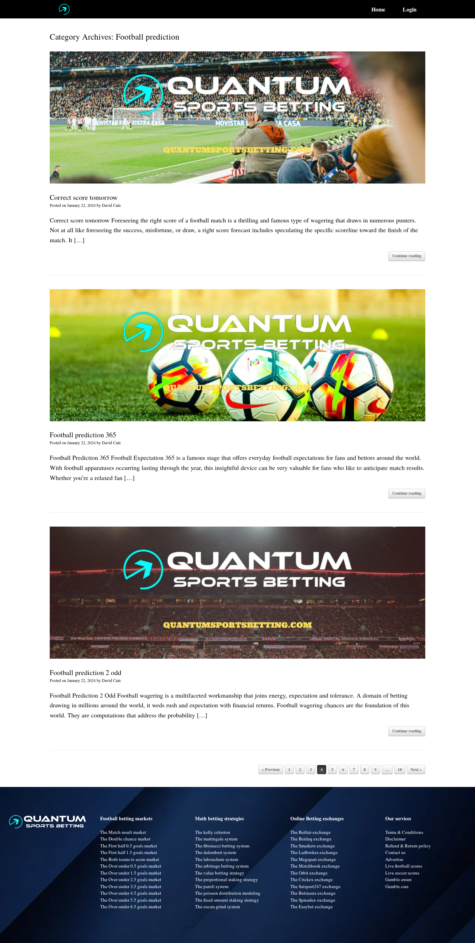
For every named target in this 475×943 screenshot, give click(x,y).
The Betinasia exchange (313, 893)
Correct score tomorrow (84, 197)
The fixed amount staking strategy (227, 900)
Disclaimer (395, 839)
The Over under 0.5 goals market (130, 866)
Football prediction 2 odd (85, 672)
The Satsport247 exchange (315, 886)
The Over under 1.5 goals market (130, 873)
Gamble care (397, 886)
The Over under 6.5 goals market (130, 906)
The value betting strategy (219, 873)
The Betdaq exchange (310, 839)
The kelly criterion (212, 832)
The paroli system (211, 886)
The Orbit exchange (309, 873)
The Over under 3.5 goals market (130, 886)
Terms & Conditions (404, 832)
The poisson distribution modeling (227, 893)
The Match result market (123, 832)
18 (400, 769)
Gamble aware (398, 879)
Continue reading (406, 256)
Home (378, 9)
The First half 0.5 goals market (128, 846)
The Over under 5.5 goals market (130, 900)
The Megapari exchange (313, 859)
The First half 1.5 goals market (128, 852)
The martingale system (216, 839)
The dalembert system (215, 852)
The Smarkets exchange (312, 846)
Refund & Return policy (408, 846)
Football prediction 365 (83, 434)
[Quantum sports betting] (64, 9)
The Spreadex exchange (312, 900)
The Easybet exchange (311, 906)
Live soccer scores (402, 873)
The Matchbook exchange (315, 866)
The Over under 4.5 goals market (130, 893)
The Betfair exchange (310, 832)
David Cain (111, 205)
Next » (416, 769)
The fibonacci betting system (222, 846)
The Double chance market (125, 839)
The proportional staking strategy (226, 879)
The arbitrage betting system (222, 866)
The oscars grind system (217, 906)
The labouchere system (216, 859)
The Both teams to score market (129, 859)
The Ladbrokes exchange (314, 852)
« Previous (271, 769)
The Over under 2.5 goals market (130, 879)
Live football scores (403, 866)
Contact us (395, 852)
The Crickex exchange (311, 879)
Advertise (394, 859)
